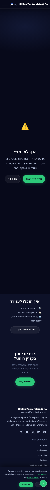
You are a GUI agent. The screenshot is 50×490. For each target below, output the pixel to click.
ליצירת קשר (25, 381)
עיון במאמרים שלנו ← (25, 329)
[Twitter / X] (21, 432)
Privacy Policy (41, 474)
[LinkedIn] (39, 432)
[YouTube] (27, 432)
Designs (43, 460)
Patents (43, 445)
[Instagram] (33, 432)
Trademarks (42, 450)
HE (15, 4)
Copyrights (42, 455)
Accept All (26, 484)
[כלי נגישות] (43, 483)
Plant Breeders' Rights (38, 465)
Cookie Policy (33, 477)
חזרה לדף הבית (34, 179)
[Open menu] (5, 4)
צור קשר (12, 179)
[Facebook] (45, 432)
